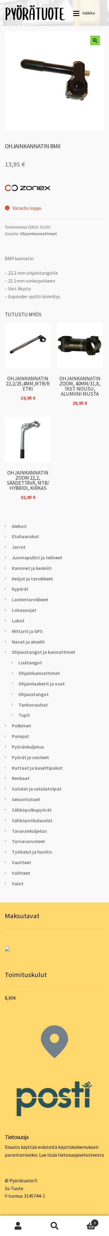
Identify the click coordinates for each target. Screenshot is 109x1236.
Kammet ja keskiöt (32, 568)
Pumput (20, 736)
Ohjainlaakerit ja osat (41, 684)
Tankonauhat (33, 705)
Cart (84, 1220)
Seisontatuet (26, 799)
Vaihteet (21, 873)
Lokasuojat (24, 610)
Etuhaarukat (25, 536)
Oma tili (18, 1225)
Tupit (24, 715)
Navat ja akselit (28, 642)
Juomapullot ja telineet (37, 557)
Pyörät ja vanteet (30, 757)
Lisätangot (30, 663)
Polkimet (21, 726)
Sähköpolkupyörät (32, 810)
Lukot (18, 621)
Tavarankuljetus (29, 831)
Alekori (19, 526)
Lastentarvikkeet (30, 599)
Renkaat (21, 778)
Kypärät (20, 589)
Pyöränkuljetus (28, 747)
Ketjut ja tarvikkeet (32, 579)
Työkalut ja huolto (32, 852)
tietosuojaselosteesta (81, 1155)
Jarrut (18, 547)
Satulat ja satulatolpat (36, 789)
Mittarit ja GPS (27, 631)
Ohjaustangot (33, 694)
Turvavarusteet (28, 841)
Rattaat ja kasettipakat (37, 768)
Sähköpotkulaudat (32, 820)
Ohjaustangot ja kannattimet (43, 652)
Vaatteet (21, 862)
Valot (18, 883)
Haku (54, 1225)
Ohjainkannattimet (38, 233)
